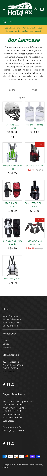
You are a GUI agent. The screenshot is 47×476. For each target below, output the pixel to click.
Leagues (7, 347)
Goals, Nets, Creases (12, 322)
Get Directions (9, 371)
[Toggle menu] (4, 8)
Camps (6, 343)
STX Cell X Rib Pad (34, 165)
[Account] (35, 7)
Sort (34, 90)
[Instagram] (12, 384)
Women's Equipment (13, 319)
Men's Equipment (11, 316)
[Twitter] (4, 384)
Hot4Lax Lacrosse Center (25, 465)
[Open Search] (4, 21)
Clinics (6, 340)
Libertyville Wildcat (12, 325)
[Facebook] (8, 384)
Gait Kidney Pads (12, 278)
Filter (12, 90)
